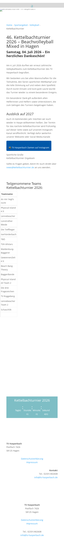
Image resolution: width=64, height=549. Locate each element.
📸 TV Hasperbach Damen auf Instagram (29, 147)
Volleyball (34, 25)
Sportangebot (21, 25)
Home (9, 25)
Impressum (32, 462)
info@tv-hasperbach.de (46, 477)
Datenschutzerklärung (32, 458)
